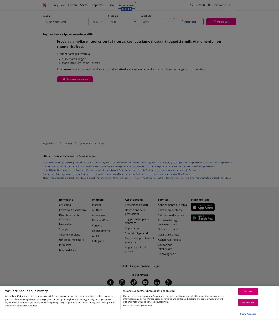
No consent (248, 302)
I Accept (248, 291)
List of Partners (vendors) (137, 305)
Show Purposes (248, 313)
